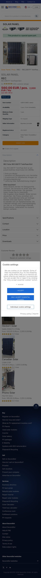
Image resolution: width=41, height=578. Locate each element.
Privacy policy (25, 314)
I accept (20, 290)
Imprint (35, 314)
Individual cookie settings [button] (20, 307)
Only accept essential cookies (20, 298)
